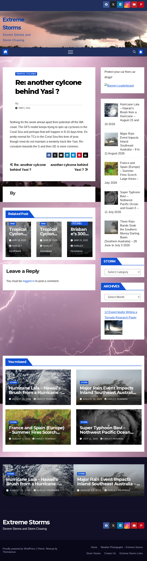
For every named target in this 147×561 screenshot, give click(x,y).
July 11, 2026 (91, 439)
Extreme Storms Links (131, 553)
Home (94, 547)
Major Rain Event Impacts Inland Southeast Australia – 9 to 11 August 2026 (107, 392)
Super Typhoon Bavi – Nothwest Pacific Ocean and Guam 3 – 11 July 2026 (106, 432)
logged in (29, 281)
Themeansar (9, 552)
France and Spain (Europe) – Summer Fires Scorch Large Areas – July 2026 (36, 432)
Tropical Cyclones (26, 74)
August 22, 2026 (22, 399)
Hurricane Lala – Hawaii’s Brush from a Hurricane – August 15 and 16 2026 (35, 392)
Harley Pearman (47, 399)
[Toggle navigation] (70, 52)
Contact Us (110, 553)
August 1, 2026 (21, 439)
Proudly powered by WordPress (19, 548)
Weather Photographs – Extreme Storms (122, 547)
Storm (13, 382)
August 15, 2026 (93, 399)
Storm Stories (93, 553)
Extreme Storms (26, 522)
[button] (134, 51)
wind (12, 224)
